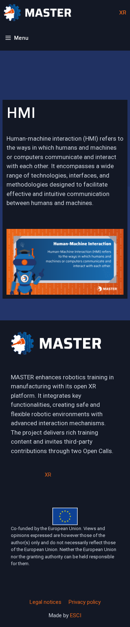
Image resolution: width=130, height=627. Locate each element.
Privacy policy (85, 602)
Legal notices (45, 602)
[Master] (37, 12)
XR (122, 12)
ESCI (75, 615)
